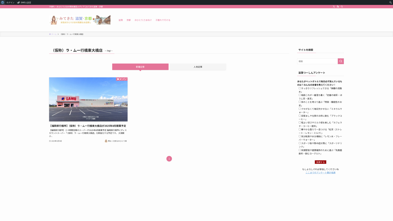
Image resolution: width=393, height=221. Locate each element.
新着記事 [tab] (140, 66)
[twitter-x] (334, 6)
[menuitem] (2, 2)
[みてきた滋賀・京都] (80, 20)
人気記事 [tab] (198, 66)
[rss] (338, 6)
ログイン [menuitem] (10, 2)
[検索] (342, 6)
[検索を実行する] (341, 61)
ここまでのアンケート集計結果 (321, 172)
